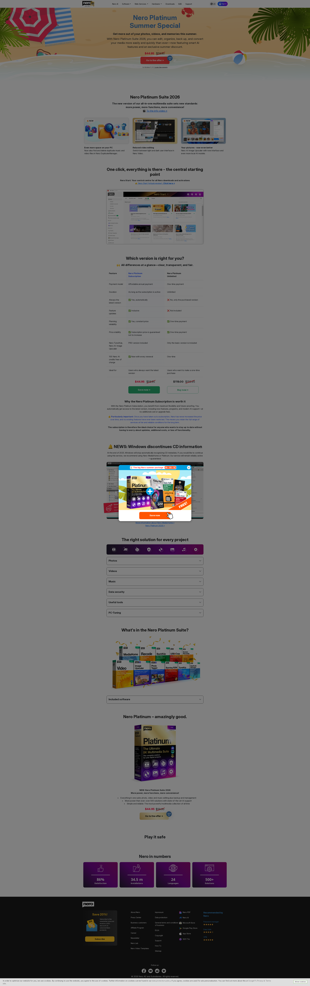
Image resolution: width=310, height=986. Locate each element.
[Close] (189, 467)
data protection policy (161, 981)
